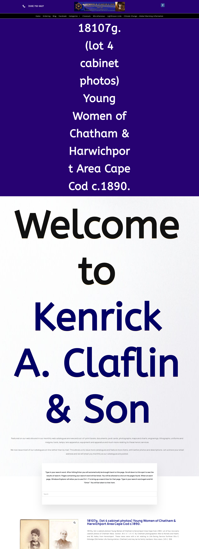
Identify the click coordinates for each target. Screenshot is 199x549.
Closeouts (86, 16)
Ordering (47, 16)
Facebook (63, 16)
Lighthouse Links (114, 16)
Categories (73, 16)
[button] (75, 523)
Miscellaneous (99, 16)
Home (38, 16)
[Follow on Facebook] (163, 5)
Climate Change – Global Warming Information (143, 16)
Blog (54, 16)
